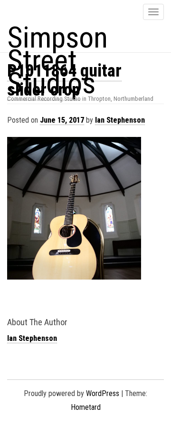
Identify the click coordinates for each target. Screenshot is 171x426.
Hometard (86, 407)
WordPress (102, 393)
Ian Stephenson (120, 120)
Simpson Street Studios (57, 60)
